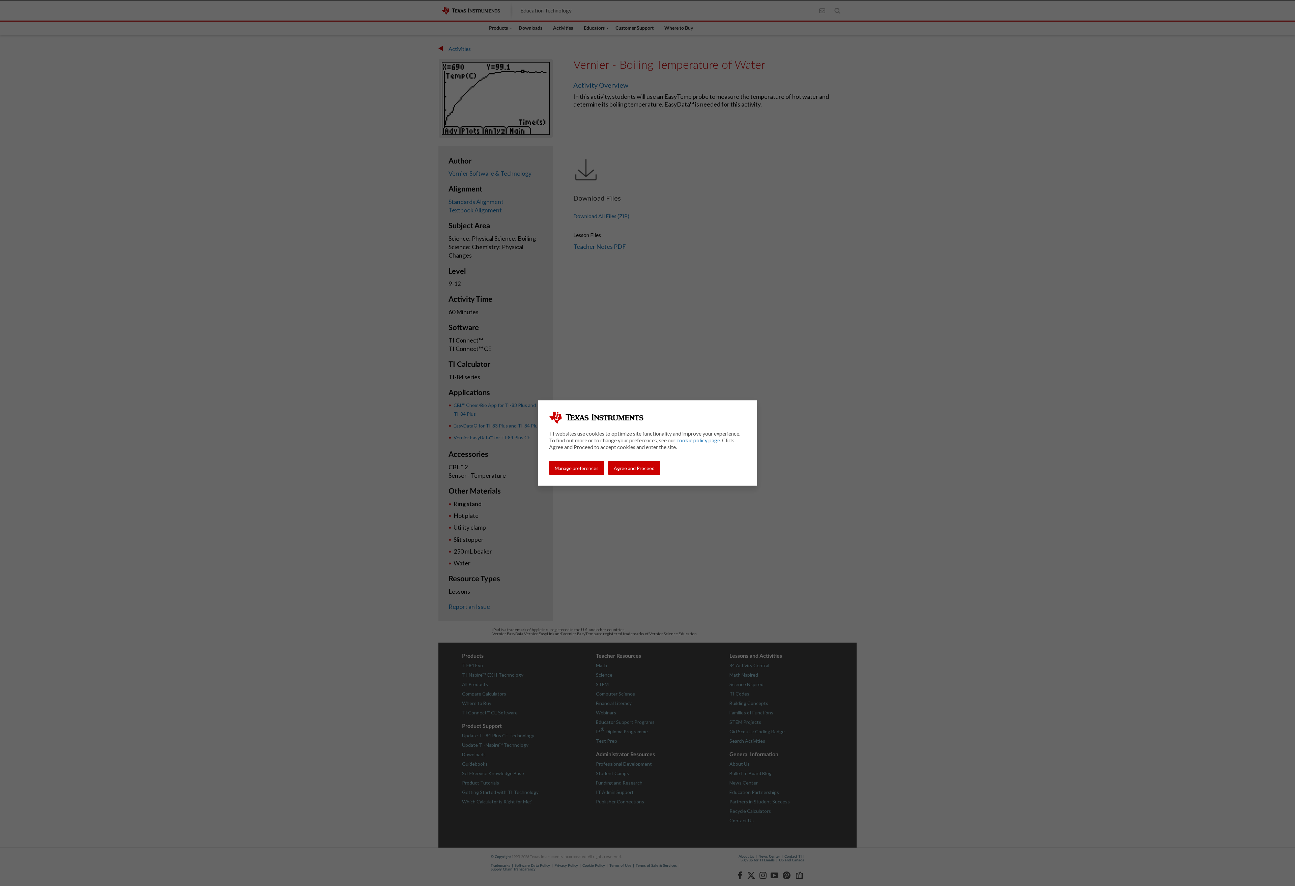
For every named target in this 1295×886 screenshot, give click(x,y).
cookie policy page (698, 440)
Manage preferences (577, 468)
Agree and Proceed (634, 468)
